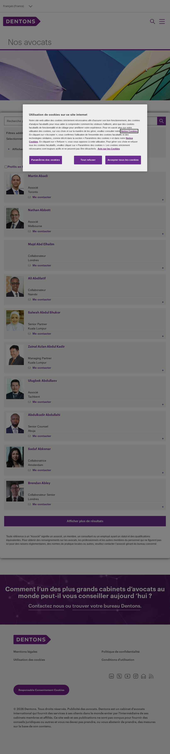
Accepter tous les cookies (123, 160)
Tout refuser (88, 160)
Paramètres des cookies (45, 160)
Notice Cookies (129, 131)
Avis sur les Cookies (109, 148)
